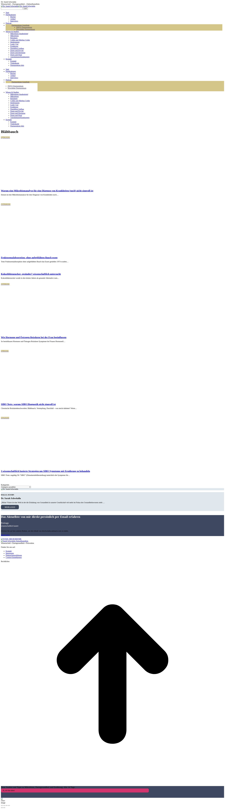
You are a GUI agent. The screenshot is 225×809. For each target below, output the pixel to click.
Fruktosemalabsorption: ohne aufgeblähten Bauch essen (29, 257)
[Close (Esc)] (2, 805)
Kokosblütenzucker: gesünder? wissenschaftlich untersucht (31, 274)
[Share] (4, 805)
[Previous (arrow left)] (2, 807)
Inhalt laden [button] (5, 535)
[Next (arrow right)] (4, 807)
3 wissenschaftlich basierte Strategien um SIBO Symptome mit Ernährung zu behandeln (45, 471)
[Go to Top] (112, 785)
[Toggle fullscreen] (7, 805)
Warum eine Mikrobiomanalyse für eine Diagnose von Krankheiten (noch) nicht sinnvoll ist (47, 190)
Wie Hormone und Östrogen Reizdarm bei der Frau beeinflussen (33, 337)
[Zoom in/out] (9, 805)
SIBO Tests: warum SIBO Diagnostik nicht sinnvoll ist (28, 404)
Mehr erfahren (11, 199)
